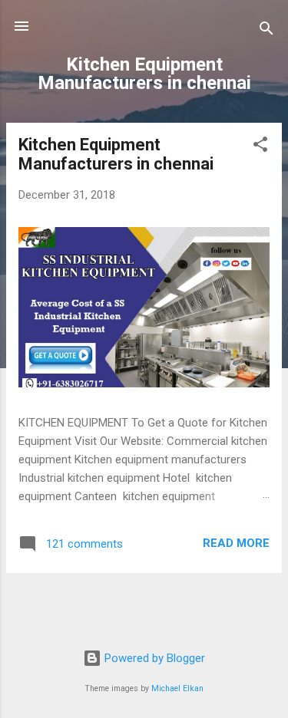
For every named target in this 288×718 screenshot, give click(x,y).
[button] (260, 147)
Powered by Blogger (153, 658)
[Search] (266, 31)
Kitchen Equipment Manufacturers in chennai (116, 154)
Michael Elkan (177, 688)
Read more (236, 543)
